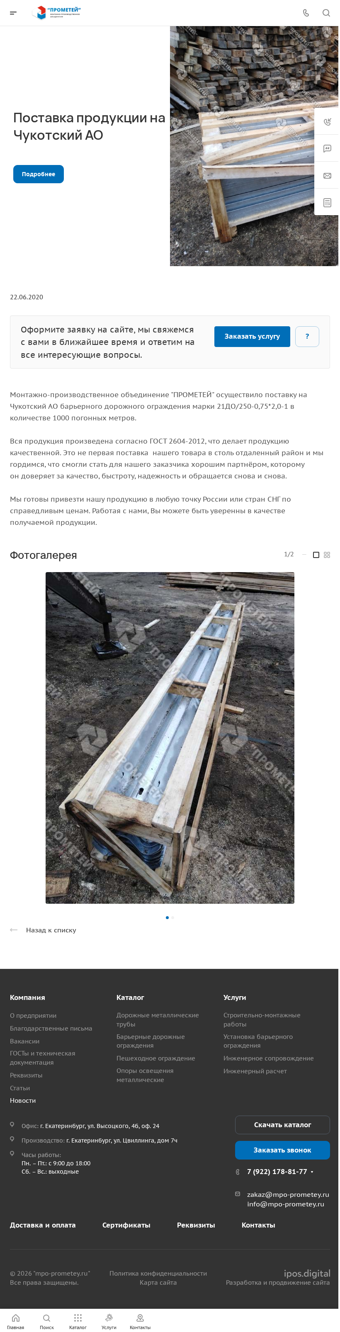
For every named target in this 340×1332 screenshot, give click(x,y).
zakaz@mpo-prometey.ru (288, 1194)
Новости (23, 1100)
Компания (27, 997)
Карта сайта (158, 1282)
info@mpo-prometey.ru (285, 1204)
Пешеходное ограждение (156, 1058)
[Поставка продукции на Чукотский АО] (170, 738)
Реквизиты (26, 1075)
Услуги (234, 997)
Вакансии (24, 1041)
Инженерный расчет (255, 1071)
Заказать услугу (252, 336)
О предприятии (33, 1015)
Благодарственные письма (51, 1028)
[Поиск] (326, 13)
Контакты (258, 1225)
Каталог (130, 997)
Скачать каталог (282, 1124)
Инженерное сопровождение (268, 1058)
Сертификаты (126, 1225)
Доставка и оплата (43, 1225)
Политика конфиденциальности (158, 1273)
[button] (167, 917)
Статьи (20, 1088)
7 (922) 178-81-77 (277, 1171)
